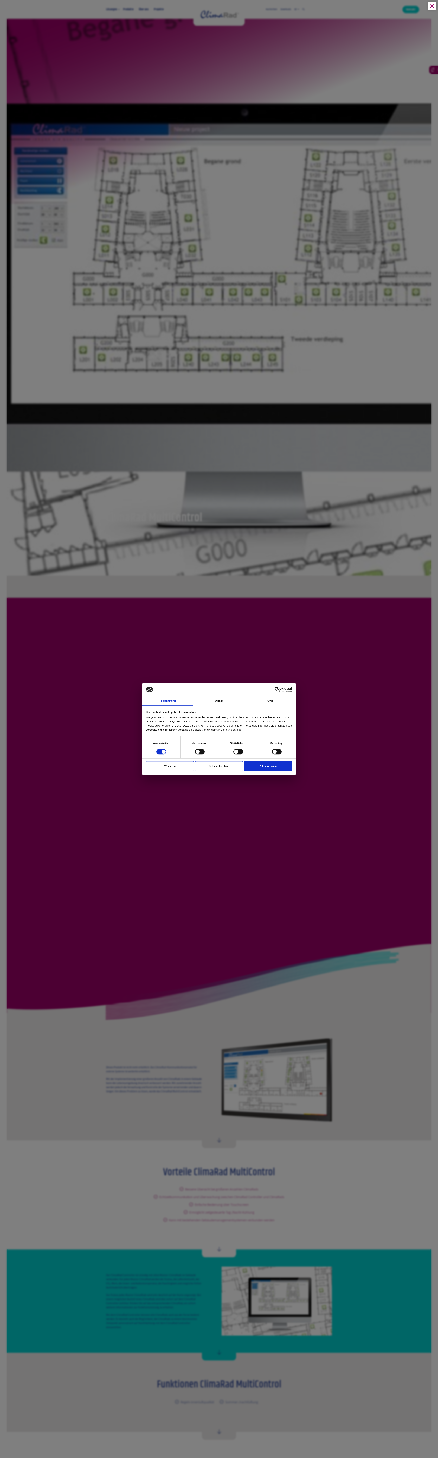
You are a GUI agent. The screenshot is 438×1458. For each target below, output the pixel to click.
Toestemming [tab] (167, 700)
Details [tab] (219, 700)
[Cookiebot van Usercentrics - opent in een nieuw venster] (277, 689)
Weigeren (170, 766)
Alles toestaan (268, 766)
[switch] (200, 752)
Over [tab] (270, 700)
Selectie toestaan (219, 766)
